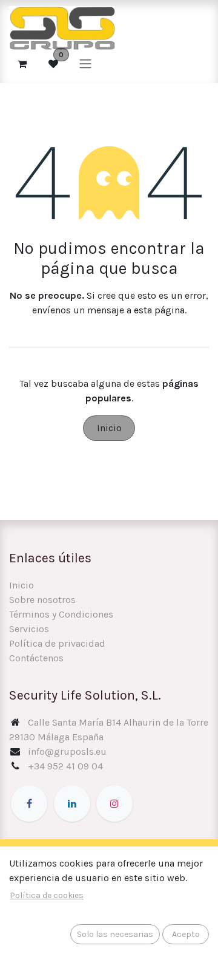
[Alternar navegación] (85, 63)
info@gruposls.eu (67, 751)
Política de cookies (47, 895)
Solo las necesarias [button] (115, 934)
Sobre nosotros (42, 599)
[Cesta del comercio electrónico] (22, 64)
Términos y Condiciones (61, 614)
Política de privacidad (57, 643)
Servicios (29, 629)
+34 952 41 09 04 (65, 766)
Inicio (109, 428)
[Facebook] (29, 803)
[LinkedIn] (72, 803)
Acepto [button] (186, 934)
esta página (159, 310)
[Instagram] (114, 803)
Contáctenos (36, 658)
